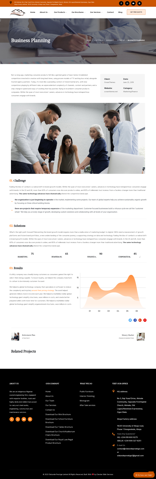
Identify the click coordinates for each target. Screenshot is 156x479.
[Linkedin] (139, 3)
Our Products (59, 12)
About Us (44, 12)
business (110, 40)
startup (121, 40)
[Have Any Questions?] (113, 434)
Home (32, 12)
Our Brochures (78, 12)
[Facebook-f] (121, 3)
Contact (110, 12)
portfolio (98, 40)
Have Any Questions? (126, 434)
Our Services (95, 12)
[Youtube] (133, 3)
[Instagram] (127, 3)
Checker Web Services (105, 474)
